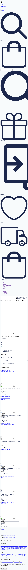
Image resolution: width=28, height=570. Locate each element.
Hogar (4, 291)
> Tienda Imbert (4, 546)
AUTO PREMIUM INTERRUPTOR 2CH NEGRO (10, 441)
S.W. (8, 351)
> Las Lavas (6, 549)
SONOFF (2, 392)
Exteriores (5, 289)
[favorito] (1, 384)
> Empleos (7, 554)
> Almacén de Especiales (10, 548)
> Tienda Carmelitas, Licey (12, 546)
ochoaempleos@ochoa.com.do (9, 537)
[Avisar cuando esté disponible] (2, 346)
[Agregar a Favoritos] (2, 340)
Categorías (5, 293)
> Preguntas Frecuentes (15, 555)
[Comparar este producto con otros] (2, 342)
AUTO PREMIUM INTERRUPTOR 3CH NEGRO (10, 468)
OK (6, 568)
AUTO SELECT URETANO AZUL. (8, 494)
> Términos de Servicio (21, 554)
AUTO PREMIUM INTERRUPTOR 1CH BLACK (10, 388)
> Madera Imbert (18, 548)
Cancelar (2, 568)
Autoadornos (5, 288)
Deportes (5, 292)
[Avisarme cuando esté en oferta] (2, 344)
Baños (4, 284)
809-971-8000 (3, 533)
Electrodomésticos (7, 285)
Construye (5, 282)
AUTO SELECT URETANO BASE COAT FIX (10, 521)
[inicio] (2, 10)
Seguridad (5, 286)
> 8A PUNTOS (13, 554)
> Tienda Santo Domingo (8, 547)
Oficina (4, 287)
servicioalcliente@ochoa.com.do (9, 535)
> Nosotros (3, 554)
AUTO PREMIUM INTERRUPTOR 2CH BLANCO (11, 415)
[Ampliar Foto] (14, 333)
